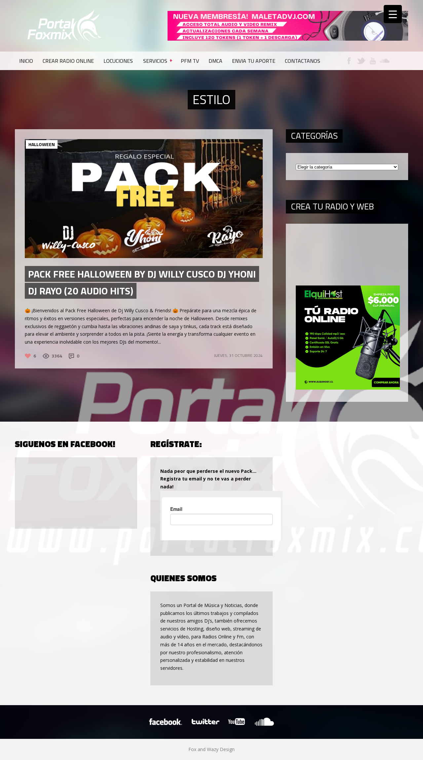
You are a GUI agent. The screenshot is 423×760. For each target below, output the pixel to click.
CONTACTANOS (302, 61)
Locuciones (118, 61)
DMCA (215, 61)
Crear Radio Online (68, 61)
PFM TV (190, 61)
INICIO (26, 61)
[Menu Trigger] (393, 14)
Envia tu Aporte (253, 61)
